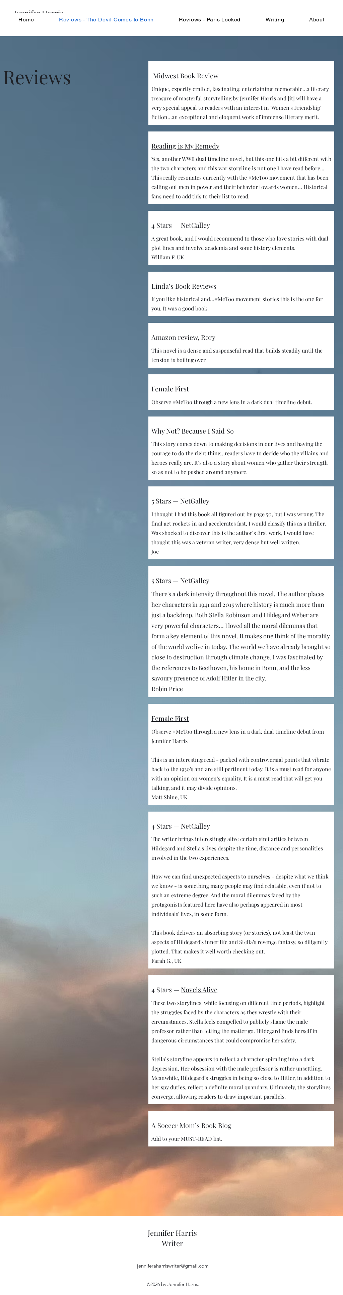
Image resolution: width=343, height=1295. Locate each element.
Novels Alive (199, 989)
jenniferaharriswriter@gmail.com (173, 1266)
